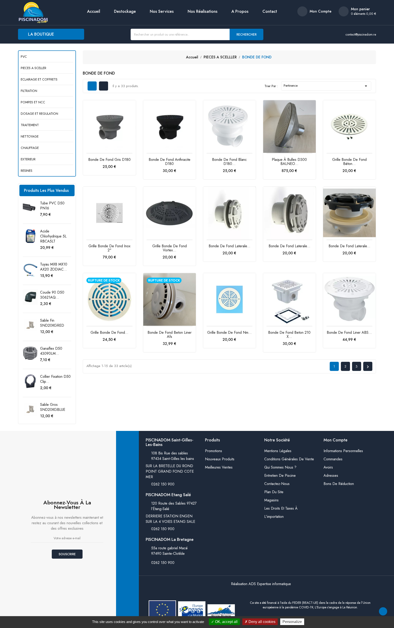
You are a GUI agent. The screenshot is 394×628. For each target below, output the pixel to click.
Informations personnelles (343, 450)
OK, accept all (226, 622)
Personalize (292, 622)
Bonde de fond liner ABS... (349, 332)
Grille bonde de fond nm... (229, 332)
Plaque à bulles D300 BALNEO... (289, 161)
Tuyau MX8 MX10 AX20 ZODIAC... (53, 267)
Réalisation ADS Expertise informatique (261, 583)
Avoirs (328, 467)
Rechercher (246, 34)
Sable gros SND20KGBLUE (52, 407)
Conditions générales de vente (289, 459)
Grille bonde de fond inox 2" (109, 248)
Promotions (213, 450)
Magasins (271, 500)
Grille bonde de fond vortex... (169, 248)
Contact (269, 11)
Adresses (331, 475)
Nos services (162, 11)
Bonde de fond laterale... (229, 246)
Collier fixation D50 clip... (55, 379)
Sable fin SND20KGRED (52, 323)
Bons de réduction (339, 483)
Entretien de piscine (280, 475)
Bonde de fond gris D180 (109, 159)
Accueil (93, 11)
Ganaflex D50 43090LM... (51, 351)
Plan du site (273, 492)
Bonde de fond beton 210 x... (289, 334)
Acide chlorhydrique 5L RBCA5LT (53, 236)
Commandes (333, 459)
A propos (240, 11)
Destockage (125, 11)
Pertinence (326, 86)
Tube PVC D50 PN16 (52, 206)
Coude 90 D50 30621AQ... (52, 295)
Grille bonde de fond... (109, 332)
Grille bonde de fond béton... (349, 161)
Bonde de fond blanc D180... (229, 161)
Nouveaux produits (219, 459)
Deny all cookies (261, 622)
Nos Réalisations (203, 11)
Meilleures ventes (219, 467)
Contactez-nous (277, 483)
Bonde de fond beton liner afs (170, 334)
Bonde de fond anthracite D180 (169, 161)
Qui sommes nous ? (280, 467)
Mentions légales (277, 450)
